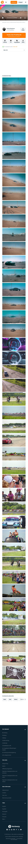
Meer (3, 818)
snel (10, 698)
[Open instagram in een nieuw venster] (8, 829)
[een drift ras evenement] (13, 439)
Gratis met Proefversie (14, 35)
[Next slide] (22, 699)
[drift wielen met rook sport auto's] (13, 357)
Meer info (6, 49)
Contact (4, 792)
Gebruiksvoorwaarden (10, 838)
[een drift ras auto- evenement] (13, 521)
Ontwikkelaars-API (6, 745)
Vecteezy (4, 734)
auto (4, 698)
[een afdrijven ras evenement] (13, 425)
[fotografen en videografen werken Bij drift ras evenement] (13, 398)
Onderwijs (4, 742)
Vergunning (5, 763)
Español (4, 808)
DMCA (3, 765)
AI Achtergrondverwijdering (9, 752)
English (4, 805)
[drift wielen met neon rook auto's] (13, 343)
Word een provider (6, 797)
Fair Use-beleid (13, 839)
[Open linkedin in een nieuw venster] (11, 829)
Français (4, 816)
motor (15, 698)
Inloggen (21, 2)
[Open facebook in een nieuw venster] (6, 829)
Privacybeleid (19, 838)
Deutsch (4, 813)
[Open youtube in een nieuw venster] (20, 829)
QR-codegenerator (6, 754)
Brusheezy (4, 732)
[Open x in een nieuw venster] (18, 829)
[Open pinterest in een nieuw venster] (13, 829)
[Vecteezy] (2, 2)
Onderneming (5, 739)
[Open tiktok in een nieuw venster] (15, 829)
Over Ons (4, 794)
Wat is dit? (15, 46)
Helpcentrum (5, 789)
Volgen (23, 30)
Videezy (4, 737)
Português (4, 811)
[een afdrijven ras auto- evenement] (13, 412)
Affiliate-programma (7, 768)
